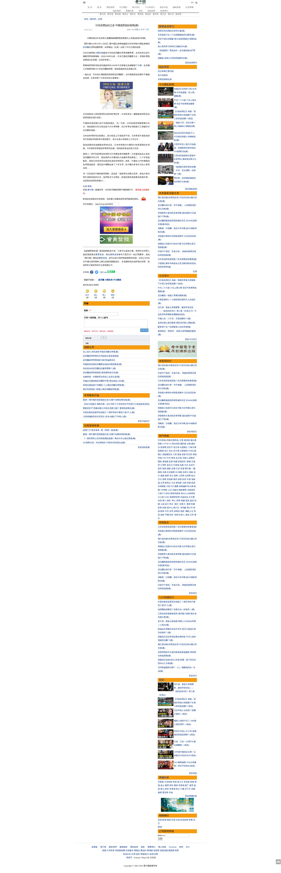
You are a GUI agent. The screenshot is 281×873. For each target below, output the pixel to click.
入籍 (162, 504)
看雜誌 (137, 850)
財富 (184, 479)
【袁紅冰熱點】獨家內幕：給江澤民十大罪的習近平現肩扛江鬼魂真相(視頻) (116, 404)
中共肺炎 (162, 440)
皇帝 (171, 511)
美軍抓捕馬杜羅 (165, 79)
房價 (189, 483)
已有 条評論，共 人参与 (96, 317)
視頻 (140, 11)
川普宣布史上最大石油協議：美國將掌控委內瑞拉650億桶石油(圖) (185, 147)
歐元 (193, 476)
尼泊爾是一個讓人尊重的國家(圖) (172, 295)
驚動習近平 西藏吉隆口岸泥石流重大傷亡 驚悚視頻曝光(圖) (109, 408)
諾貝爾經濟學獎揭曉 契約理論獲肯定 (99, 360)
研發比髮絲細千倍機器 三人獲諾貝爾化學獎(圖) (103, 385)
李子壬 (188, 789)
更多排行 (193, 676)
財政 (180, 479)
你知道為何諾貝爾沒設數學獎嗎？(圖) (99, 368)
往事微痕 (184, 451)
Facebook (173, 847)
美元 (171, 476)
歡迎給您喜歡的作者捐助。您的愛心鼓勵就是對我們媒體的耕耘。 (111, 199)
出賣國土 (184, 447)
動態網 (171, 850)
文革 (192, 515)
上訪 (170, 490)
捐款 (143, 847)
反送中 (192, 465)
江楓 (182, 789)
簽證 (192, 500)
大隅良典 (99, 53)
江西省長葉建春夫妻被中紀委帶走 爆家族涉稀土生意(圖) (185, 159)
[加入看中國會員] (116, 233)
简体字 (129, 857)
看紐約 (148, 14)
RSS (187, 847)
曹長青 (165, 792)
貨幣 (176, 476)
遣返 (187, 500)
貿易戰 (163, 447)
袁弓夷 (176, 451)
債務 (162, 476)
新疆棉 (161, 451)
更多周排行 (192, 432)
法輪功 (175, 490)
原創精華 (151, 11)
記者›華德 (87, 186)
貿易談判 (182, 461)
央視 (160, 500)
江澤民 (163, 465)
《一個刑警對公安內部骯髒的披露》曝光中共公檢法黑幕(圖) (109, 438)
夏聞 (167, 785)
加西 (156, 854)
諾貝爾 (86, 47)
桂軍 (160, 508)
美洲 (160, 820)
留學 (178, 500)
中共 (169, 458)
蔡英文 (168, 483)
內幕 (182, 465)
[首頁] (140, 4)
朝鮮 (180, 472)
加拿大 (186, 472)
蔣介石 (176, 508)
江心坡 (161, 497)
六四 (175, 454)
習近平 (170, 447)
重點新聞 (110, 7)
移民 (169, 500)
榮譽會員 (99, 254)
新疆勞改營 (175, 497)
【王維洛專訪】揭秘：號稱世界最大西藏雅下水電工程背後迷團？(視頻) (185, 115)
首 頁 (90, 7)
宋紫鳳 (161, 782)
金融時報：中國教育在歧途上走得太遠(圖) (101, 377)
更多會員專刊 (191, 63)
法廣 (164, 472)
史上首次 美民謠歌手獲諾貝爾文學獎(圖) (100, 352)
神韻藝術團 (120, 850)
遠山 (162, 785)
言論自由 (184, 497)
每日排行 (136, 7)
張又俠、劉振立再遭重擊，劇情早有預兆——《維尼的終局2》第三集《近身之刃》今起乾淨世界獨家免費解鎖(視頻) (177, 311)
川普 (181, 440)
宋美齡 (183, 508)
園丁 (187, 785)
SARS (166, 497)
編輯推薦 (177, 7)
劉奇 (162, 511)
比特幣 (188, 476)
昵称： (87, 310)
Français (137, 857)
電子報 (103, 847)
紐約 (138, 854)
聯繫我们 (151, 847)
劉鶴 (189, 461)
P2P (172, 486)
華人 (164, 500)
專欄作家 (130, 11)
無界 (177, 850)
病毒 (160, 444)
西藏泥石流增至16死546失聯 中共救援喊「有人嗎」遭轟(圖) (185, 92)
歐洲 (164, 820)
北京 (173, 483)
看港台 (125, 14)
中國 (140, 65)
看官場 (110, 14)
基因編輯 (183, 486)
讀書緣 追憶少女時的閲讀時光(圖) (172, 58)
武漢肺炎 (174, 440)
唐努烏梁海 (175, 493)
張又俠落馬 (163, 75)
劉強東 (179, 483)
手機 (167, 515)
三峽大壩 (192, 447)
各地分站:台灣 (129, 854)
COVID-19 (166, 444)
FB (176, 472)
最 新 (99, 7)
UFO (164, 458)
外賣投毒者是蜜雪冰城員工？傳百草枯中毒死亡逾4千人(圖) (109, 412)
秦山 (162, 789)
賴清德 (187, 440)
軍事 (191, 820)
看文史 (163, 14)
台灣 (162, 483)
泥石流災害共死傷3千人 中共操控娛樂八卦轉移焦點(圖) (185, 136)
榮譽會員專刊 (166, 26)
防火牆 (190, 486)
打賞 (136, 29)
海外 (176, 504)
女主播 (192, 497)
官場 (182, 468)
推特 (181, 847)
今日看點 (123, 7)
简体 (192, 2)
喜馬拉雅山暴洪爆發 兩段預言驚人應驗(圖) (176, 323)
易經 (182, 511)
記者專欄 (189, 7)
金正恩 (179, 458)
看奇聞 (178, 14)
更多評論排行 (144, 421)
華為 (173, 458)
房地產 (170, 479)
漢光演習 (176, 444)
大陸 (168, 486)
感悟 (162, 515)
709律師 (163, 490)
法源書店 (129, 850)
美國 (175, 461)
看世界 (156, 14)
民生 (171, 504)
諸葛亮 (177, 511)
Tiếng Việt (145, 857)
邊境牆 (165, 461)
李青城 (172, 789)
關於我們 (113, 847)
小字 (147, 29)
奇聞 (176, 515)
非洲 (178, 820)
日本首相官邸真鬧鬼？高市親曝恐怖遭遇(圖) (177, 259)
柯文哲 (189, 454)
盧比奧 (193, 440)
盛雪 (191, 785)
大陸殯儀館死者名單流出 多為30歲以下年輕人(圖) (104, 416)
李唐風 (181, 785)
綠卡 (167, 504)
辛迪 (171, 792)
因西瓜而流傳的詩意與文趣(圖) (171, 31)
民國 (193, 504)
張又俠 (176, 447)
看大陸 (103, 14)
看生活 (171, 14)
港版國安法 (167, 454)
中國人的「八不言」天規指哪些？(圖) (174, 318)
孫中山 (170, 508)
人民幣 (181, 476)
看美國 (118, 14)
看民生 (133, 14)
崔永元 (170, 465)
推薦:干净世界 (108, 850)
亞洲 (100, 19)
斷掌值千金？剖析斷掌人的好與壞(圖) (174, 327)
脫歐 (191, 472)
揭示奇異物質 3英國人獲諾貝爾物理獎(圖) (101, 389)
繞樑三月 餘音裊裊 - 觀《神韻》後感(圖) (100, 430)
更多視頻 (193, 773)
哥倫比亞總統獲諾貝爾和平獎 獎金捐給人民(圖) (103, 381)
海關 (183, 500)
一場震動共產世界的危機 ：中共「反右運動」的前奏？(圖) (185, 170)
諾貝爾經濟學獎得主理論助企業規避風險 (101, 356)
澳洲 (188, 504)
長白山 (184, 493)
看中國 (90, 190)
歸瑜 (192, 782)
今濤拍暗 (168, 782)
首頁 (86, 19)
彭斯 (171, 461)
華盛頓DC (144, 854)
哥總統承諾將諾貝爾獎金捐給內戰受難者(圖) (102, 364)
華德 (160, 827)
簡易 (175, 782)
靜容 (167, 789)
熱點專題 (117, 11)
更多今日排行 (191, 339)
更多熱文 (193, 593)
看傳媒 (150, 850)
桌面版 (94, 847)
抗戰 (164, 508)
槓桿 (167, 476)
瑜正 (178, 789)
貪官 (160, 468)
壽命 (187, 515)
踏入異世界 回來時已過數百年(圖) (172, 46)
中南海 (176, 465)
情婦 (164, 468)
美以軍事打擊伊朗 (166, 71)
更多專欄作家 (191, 796)
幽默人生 (189, 511)
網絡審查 (183, 490)
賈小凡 (180, 782)
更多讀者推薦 (144, 447)
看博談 (140, 14)
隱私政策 (134, 847)
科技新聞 (184, 820)
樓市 (175, 479)
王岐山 (185, 458)
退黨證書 (164, 850)
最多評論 (164, 7)
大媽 (184, 483)
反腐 (173, 468)
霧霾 (176, 486)
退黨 (179, 454)
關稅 (160, 461)
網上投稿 (162, 847)
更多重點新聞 (191, 189)
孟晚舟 (192, 458)
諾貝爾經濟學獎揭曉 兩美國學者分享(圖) (100, 372)
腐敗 (169, 468)
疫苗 (184, 454)
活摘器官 (191, 490)
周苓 (171, 785)
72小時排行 (150, 7)
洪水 (171, 451)
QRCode (103, 272)
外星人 (182, 515)
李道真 (187, 782)
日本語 (153, 857)
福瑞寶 (156, 850)
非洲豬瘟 (162, 486)
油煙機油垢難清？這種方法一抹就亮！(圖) (176, 609)
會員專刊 (164, 11)
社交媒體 (171, 472)
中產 (189, 479)
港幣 (164, 479)
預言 (171, 515)
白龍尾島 (191, 493)
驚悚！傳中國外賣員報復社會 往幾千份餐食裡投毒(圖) (106, 400)
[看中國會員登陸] (116, 239)
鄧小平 (190, 508)
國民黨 (183, 444)
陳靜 (176, 785)
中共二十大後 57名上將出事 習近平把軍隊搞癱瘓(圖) (185, 103)
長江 (166, 451)
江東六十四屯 (164, 493)
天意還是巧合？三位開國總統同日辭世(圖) (176, 35)
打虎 (178, 468)
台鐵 (189, 444)
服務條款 (123, 847)
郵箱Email (161, 835)
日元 (160, 479)
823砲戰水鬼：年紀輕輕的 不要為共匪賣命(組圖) (104, 442)
